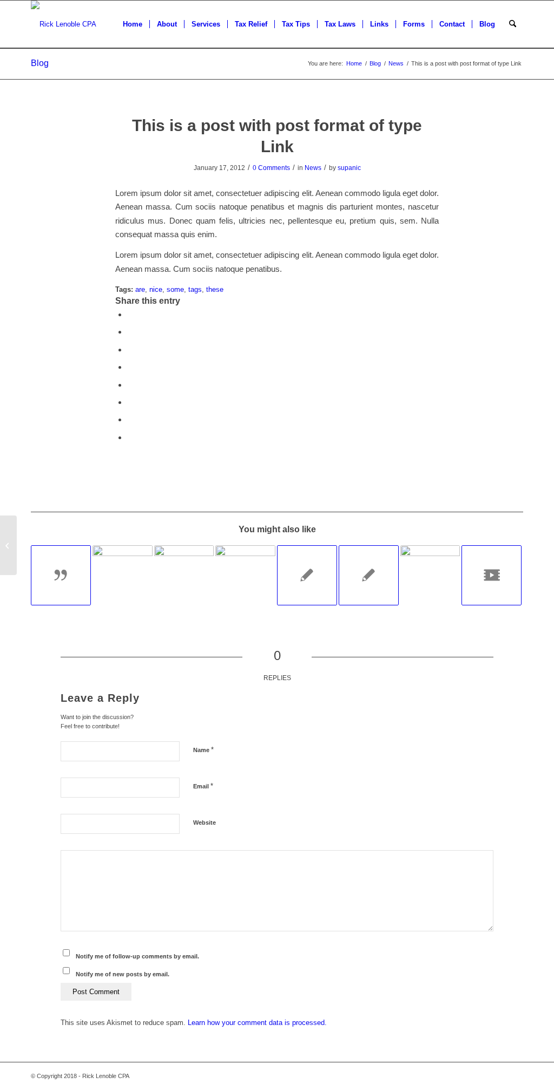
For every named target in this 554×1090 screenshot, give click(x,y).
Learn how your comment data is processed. (257, 1023)
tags (195, 289)
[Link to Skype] (466, 1076)
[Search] (512, 24)
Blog (40, 63)
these (214, 289)
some (175, 289)
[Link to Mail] (482, 1076)
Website (204, 822)
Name (203, 750)
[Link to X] (450, 1076)
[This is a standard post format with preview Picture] (8, 545)
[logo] (63, 24)
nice (155, 289)
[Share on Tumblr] (130, 384)
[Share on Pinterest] (130, 349)
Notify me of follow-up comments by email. (137, 956)
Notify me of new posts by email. (122, 974)
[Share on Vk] (130, 402)
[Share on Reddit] (130, 419)
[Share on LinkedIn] (130, 366)
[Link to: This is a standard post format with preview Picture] (245, 575)
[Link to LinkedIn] (515, 1076)
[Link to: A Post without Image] (307, 575)
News (313, 168)
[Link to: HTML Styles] (369, 575)
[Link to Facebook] (434, 1076)
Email (203, 786)
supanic (349, 168)
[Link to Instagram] (499, 1076)
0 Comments (271, 168)
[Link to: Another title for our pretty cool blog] (491, 575)
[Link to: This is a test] (430, 575)
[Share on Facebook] (130, 314)
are (140, 289)
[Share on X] (130, 331)
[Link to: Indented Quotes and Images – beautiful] (123, 575)
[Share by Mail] (130, 437)
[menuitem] (132, 24)
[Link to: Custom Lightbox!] (184, 575)
